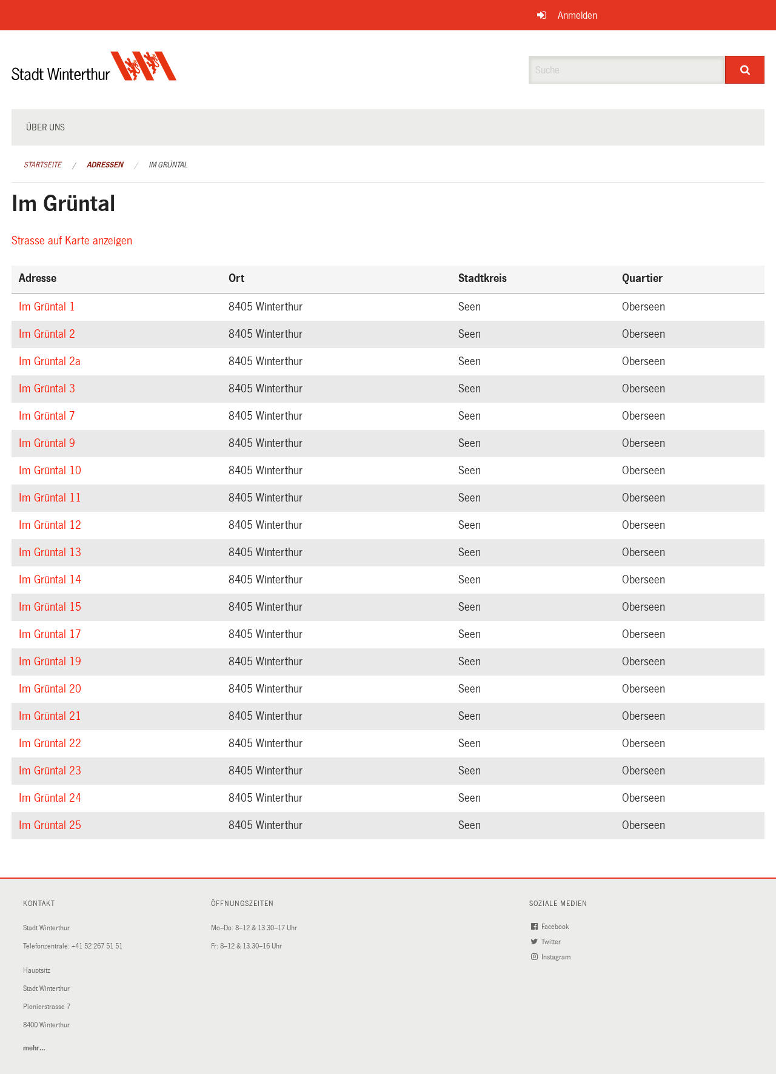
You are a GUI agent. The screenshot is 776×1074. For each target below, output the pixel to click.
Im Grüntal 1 (49, 307)
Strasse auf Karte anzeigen (74, 241)
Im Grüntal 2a (51, 361)
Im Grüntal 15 (52, 607)
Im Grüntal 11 (52, 498)
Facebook (556, 927)
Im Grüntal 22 (52, 743)
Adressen (105, 165)
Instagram (557, 957)
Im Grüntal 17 (52, 634)
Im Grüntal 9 (49, 443)
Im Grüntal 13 (52, 552)
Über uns (45, 127)
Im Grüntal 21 (52, 716)
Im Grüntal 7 (49, 416)
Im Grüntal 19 (52, 662)
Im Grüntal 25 (52, 825)
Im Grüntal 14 (52, 580)
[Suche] (744, 70)
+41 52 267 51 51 (97, 946)
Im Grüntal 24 (52, 798)
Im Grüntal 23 (52, 771)
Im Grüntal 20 (52, 689)
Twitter (552, 942)
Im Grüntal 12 (52, 525)
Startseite (42, 165)
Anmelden (577, 15)
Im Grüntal (168, 165)
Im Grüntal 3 (49, 389)
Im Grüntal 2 (49, 334)
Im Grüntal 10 (52, 471)
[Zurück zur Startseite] (94, 76)
